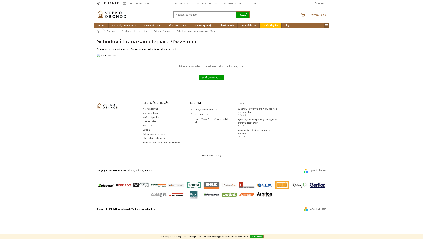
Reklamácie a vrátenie (154, 134)
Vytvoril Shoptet (318, 170)
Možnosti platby (232, 3)
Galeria (146, 130)
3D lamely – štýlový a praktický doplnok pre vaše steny (257, 110)
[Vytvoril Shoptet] (307, 209)
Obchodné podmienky (154, 138)
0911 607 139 (201, 114)
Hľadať (243, 14)
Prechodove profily (211, 155)
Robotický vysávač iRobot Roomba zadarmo (255, 132)
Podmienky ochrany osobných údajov (161, 142)
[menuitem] (101, 25)
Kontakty (147, 125)
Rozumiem (256, 236)
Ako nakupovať (183, 3)
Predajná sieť (149, 121)
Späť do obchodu (211, 77)
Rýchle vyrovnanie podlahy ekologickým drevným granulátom (258, 121)
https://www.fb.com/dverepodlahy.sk (212, 121)
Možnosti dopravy (207, 3)
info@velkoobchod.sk (206, 109)
